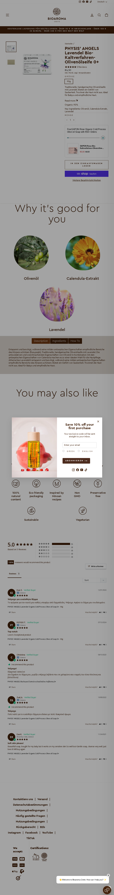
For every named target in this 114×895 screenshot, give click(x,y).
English (87, 451)
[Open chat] (107, 890)
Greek (70, 451)
